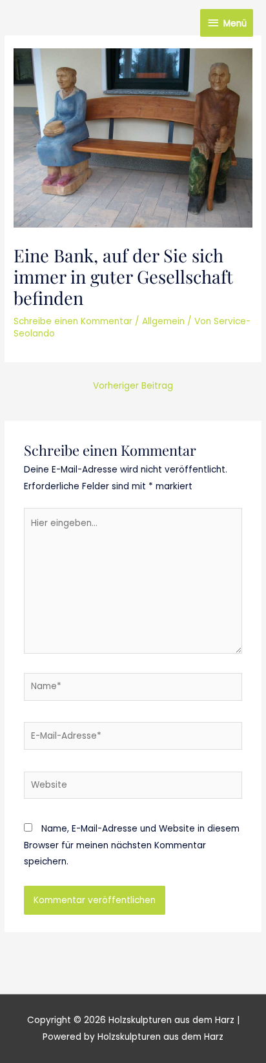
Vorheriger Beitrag (133, 386)
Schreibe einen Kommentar (73, 321)
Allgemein (163, 321)
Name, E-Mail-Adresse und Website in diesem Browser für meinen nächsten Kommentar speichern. (132, 845)
